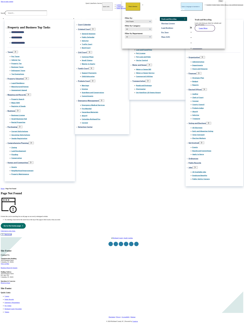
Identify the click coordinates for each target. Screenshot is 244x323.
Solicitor (85, 41)
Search (3, 13)
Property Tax (16, 63)
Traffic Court (87, 44)
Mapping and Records (17, 95)
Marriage (85, 85)
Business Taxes (17, 67)
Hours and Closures (199, 69)
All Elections (197, 128)
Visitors (7, 312)
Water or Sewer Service (145, 73)
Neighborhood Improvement (22, 171)
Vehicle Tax (15, 60)
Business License (18, 115)
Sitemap (133, 317)
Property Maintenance (20, 174)
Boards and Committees (201, 151)
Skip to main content (7, 1)
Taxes (10, 52)
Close (220, 1)
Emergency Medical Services (93, 105)
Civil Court (82, 52)
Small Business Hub (19, 119)
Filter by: (129, 18)
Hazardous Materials (90, 112)
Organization (194, 57)
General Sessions (88, 34)
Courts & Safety (81, 18)
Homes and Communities (18, 163)
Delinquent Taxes (18, 71)
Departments (197, 65)
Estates (85, 89)
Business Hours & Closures (9, 268)
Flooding (14, 155)
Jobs (190, 168)
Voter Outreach (198, 135)
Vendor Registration (19, 138)
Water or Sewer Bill (143, 69)
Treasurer (196, 119)
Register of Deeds (18, 106)
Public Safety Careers (201, 179)
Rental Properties (18, 122)
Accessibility (126, 317)
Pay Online (8, 306)
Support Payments (89, 73)
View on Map (5, 264)
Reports (195, 85)
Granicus (135, 321)
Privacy (118, 317)
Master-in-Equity (88, 64)
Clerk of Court (197, 97)
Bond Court (86, 48)
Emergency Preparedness (12, 302)
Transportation (138, 81)
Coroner (85, 123)
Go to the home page (12, 226)
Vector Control (142, 60)
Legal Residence (17, 83)
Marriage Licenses (168, 23)
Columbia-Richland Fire (91, 119)
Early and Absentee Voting (202, 131)
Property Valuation (16, 79)
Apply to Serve (198, 154)
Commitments (87, 96)
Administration (198, 62)
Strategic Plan (198, 78)
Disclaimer (112, 317)
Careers (7, 296)
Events (195, 147)
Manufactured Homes (19, 87)
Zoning (14, 147)
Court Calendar (84, 25)
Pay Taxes (15, 56)
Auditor (195, 94)
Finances (192, 73)
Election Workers (199, 138)
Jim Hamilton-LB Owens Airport (148, 93)
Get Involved (194, 143)
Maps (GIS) (15, 103)
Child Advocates (88, 76)
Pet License (140, 53)
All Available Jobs (199, 172)
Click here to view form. (8, 231)
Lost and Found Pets (144, 50)
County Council (198, 105)
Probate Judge (198, 108)
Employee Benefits (199, 175)
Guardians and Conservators (93, 93)
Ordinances (193, 159)
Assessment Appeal (19, 90)
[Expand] (22, 18)
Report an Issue (5, 283)
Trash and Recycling (168, 19)
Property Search (17, 99)
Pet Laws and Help (143, 57)
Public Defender (88, 37)
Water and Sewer (139, 65)
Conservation (16, 158)
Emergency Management (88, 101)
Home (2, 188)
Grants (14, 167)
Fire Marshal (87, 109)
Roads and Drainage (144, 85)
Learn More (203, 28)
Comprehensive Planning (18, 143)
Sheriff (84, 116)
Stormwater (141, 89)
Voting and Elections (197, 123)
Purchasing (12, 127)
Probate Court (84, 81)
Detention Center (85, 127)
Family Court (83, 69)
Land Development (18, 151)
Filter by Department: (134, 33)
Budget (195, 81)
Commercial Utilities (144, 76)
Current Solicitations (19, 131)
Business (11, 111)
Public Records (195, 163)
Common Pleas (88, 57)
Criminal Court (84, 29)
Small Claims (87, 60)
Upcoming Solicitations (20, 135)
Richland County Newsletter (13, 309)
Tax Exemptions (17, 74)
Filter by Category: (133, 26)
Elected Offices (195, 90)
